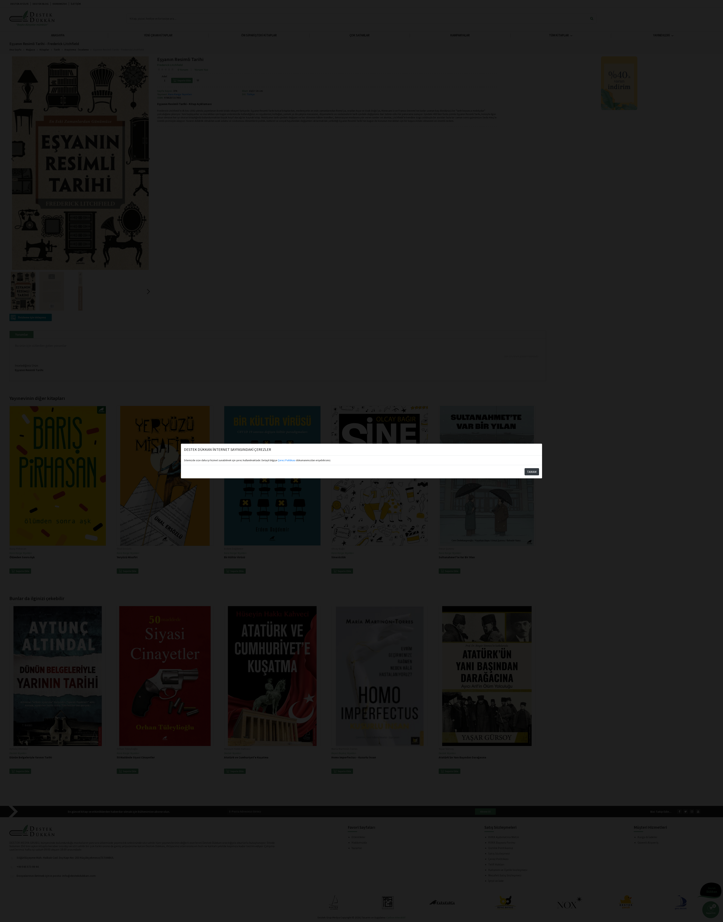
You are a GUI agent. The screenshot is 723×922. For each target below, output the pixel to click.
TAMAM (532, 472)
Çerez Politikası (286, 460)
